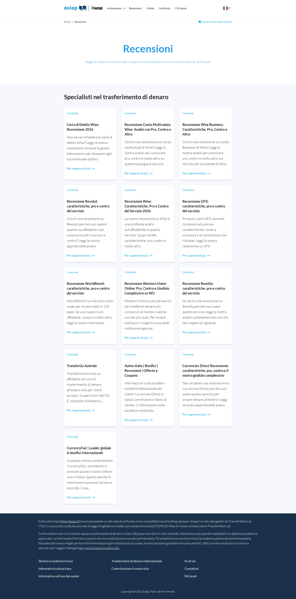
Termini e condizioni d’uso (55, 561)
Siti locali (190, 576)
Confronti (164, 8)
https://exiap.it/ (70, 521)
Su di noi (190, 561)
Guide (150, 8)
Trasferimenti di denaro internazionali (137, 561)
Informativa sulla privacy (54, 568)
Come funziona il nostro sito (130, 568)
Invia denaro (114, 8)
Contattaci (191, 568)
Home (67, 21)
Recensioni (135, 8)
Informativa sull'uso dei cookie (58, 576)
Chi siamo (181, 8)
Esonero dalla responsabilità (217, 21)
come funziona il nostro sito (101, 548)
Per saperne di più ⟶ (81, 168)
